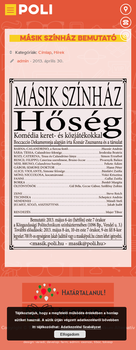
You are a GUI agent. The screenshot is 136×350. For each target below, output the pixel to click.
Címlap (45, 52)
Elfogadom (69, 334)
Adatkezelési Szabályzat (81, 326)
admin (23, 60)
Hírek (59, 52)
